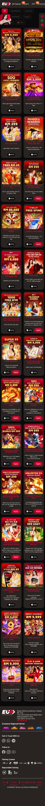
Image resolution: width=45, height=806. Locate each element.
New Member (15, 11)
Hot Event (28, 11)
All (5, 11)
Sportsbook (15, 17)
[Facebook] (4, 752)
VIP (21, 23)
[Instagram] (8, 752)
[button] (8, 741)
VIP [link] (33, 4)
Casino (27, 17)
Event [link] (26, 4)
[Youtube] (13, 752)
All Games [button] (16, 4)
